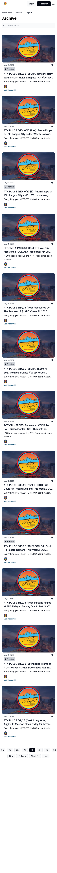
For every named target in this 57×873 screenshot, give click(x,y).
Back (23, 756)
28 (17, 750)
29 (25, 750)
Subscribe (44, 4)
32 (47, 750)
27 (10, 750)
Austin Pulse (7, 13)
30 (32, 750)
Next (33, 756)
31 (39, 750)
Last (45, 756)
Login (31, 4)
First (11, 756)
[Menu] (53, 3)
